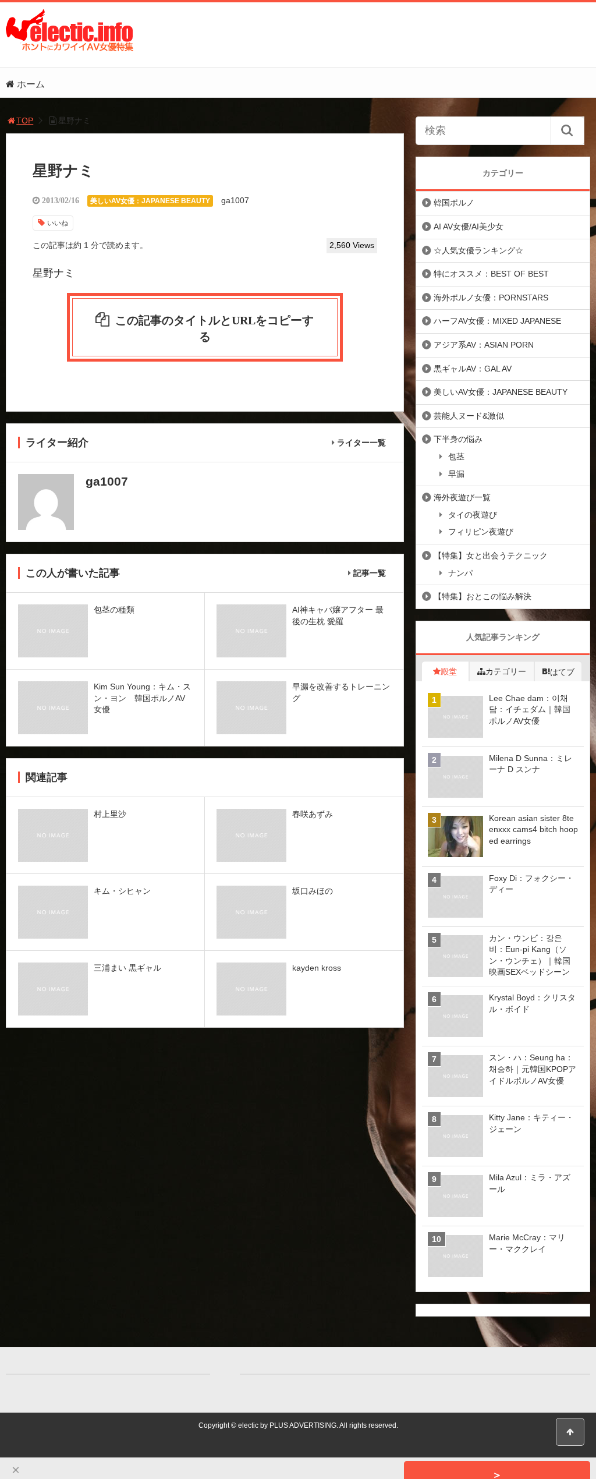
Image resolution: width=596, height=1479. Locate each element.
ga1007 (235, 200)
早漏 (456, 474)
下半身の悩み (458, 439)
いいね (57, 223)
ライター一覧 (361, 442)
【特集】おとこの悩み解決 (482, 596)
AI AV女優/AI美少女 (468, 226)
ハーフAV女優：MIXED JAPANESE (497, 320)
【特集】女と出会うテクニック (491, 555)
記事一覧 (369, 573)
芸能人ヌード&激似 (469, 415)
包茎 (456, 456)
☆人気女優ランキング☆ (478, 250)
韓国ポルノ (454, 202)
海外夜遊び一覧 (462, 497)
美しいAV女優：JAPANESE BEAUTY (150, 201)
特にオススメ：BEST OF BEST (491, 273)
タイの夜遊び (472, 514)
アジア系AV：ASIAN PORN (484, 344)
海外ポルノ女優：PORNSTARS (491, 297)
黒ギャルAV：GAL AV (473, 368)
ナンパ (460, 573)
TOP (24, 120)
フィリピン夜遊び (480, 531)
